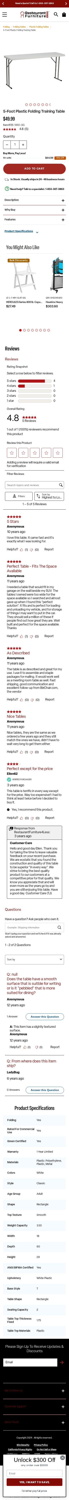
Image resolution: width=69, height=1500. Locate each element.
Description (12, 200)
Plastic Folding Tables (39, 27)
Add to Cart (34, 168)
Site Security (23, 1445)
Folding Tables (19, 27)
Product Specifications (19, 231)
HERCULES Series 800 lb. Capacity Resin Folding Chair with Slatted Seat (24, 302)
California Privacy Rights (20, 1450)
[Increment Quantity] (23, 145)
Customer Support (15, 1406)
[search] (56, 14)
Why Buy (10, 210)
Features (10, 219)
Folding (6, 27)
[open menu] (4, 14)
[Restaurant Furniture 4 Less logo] (35, 15)
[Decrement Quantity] (7, 145)
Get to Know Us (13, 1390)
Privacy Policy (41, 1445)
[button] (34, 69)
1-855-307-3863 (54, 189)
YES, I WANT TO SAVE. (34, 1482)
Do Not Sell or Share (46, 1450)
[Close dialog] (62, 1457)
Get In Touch (12, 1422)
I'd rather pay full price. (34, 1491)
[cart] (64, 16)
